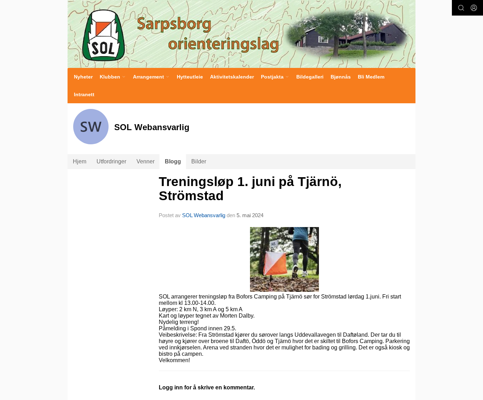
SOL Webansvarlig (203, 215)
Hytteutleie (190, 77)
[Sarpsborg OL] (241, 34)
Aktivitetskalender (232, 77)
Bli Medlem (371, 77)
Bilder (198, 161)
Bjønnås (341, 77)
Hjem (79, 161)
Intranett (84, 94)
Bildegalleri (310, 77)
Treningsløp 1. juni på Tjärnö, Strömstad (250, 188)
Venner (145, 161)
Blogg (173, 161)
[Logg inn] (473, 7)
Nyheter (83, 77)
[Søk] (461, 7)
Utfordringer (111, 161)
